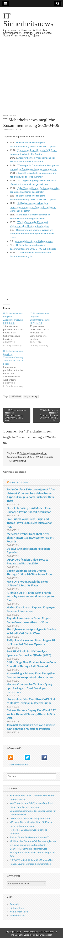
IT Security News (18, 482)
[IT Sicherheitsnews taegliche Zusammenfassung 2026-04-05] (16, 329)
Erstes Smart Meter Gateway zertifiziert (30, 818)
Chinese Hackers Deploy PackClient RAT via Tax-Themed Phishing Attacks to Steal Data (31, 714)
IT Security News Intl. (17, 764)
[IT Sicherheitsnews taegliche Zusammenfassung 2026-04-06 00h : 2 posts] (16, 368)
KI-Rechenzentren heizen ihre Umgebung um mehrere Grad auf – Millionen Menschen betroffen (33, 207)
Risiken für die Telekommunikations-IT (29, 837)
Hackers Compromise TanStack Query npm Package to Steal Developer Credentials (29, 688)
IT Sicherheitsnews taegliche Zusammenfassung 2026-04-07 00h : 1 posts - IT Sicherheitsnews (30, 457)
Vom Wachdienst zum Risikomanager (34, 241)
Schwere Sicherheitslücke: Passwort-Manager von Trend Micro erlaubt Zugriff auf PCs (32, 852)
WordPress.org (17, 915)
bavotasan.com (45, 935)
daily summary (10, 115)
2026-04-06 (15, 396)
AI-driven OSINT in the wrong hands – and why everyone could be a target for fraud (31, 596)
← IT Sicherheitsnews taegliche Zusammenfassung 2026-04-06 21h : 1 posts (15, 415)
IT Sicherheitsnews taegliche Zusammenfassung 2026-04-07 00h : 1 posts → (49, 415)
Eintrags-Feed (17, 908)
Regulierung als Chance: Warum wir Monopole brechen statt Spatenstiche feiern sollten (32, 234)
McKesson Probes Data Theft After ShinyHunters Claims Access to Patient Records (30, 538)
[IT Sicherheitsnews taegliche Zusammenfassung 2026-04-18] (43, 329)
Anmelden (15, 904)
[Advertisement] (31, 79)
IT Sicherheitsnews (28, 20)
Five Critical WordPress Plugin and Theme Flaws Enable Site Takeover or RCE (29, 523)
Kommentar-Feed (19, 911)
